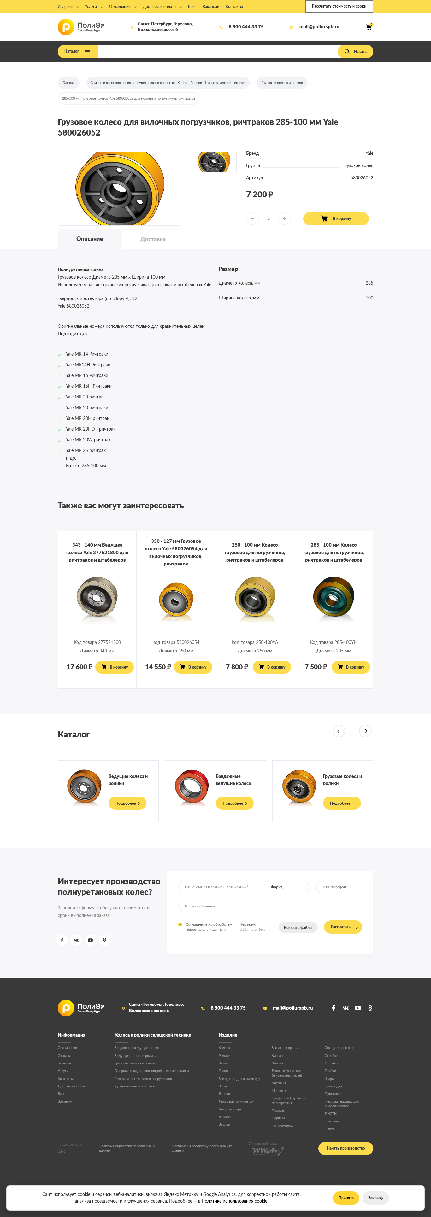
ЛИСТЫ (331, 1114)
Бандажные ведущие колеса (137, 1048)
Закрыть (375, 1198)
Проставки (333, 1094)
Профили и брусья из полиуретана (288, 1100)
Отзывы (64, 1056)
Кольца (277, 1063)
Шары (329, 1079)
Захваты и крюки (285, 1048)
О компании (67, 1048)
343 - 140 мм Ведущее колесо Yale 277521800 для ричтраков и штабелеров (97, 553)
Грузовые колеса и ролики (282, 82)
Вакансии (65, 1101)
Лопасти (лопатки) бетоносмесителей (287, 1073)
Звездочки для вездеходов (240, 1079)
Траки (223, 1071)
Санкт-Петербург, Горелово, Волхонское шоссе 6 (165, 27)
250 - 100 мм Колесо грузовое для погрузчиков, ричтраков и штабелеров (255, 553)
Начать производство (346, 1148)
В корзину (342, 219)
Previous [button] (339, 731)
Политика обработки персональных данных (127, 1148)
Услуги (63, 1071)
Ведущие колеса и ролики (135, 1056)
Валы (223, 1086)
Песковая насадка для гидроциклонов (342, 1104)
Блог (61, 1094)
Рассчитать (341, 927)
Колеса (224, 1048)
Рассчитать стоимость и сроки (339, 6)
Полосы (278, 1110)
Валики (224, 1094)
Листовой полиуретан (236, 1101)
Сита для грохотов (339, 1048)
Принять (346, 1198)
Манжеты (279, 1090)
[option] (119, 189)
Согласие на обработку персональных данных (202, 1148)
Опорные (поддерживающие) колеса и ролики (152, 1071)
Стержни (332, 1063)
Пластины (332, 1121)
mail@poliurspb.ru (319, 27)
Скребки (331, 1056)
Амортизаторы (230, 1109)
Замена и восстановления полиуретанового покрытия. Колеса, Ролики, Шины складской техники (168, 82)
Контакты (66, 1079)
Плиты (330, 1129)
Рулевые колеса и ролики (135, 1086)
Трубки (330, 1071)
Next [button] (365, 731)
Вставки (225, 1117)
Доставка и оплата (72, 1086)
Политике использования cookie (234, 1201)
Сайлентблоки (283, 1126)
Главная (68, 82)
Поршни (278, 1118)
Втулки (224, 1124)
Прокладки (333, 1086)
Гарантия (64, 1063)
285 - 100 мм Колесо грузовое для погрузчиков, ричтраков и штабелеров (334, 553)
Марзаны (279, 1083)
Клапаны (278, 1056)
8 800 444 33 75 (246, 27)
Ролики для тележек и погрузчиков (143, 1079)
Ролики (224, 1056)
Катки (223, 1063)
